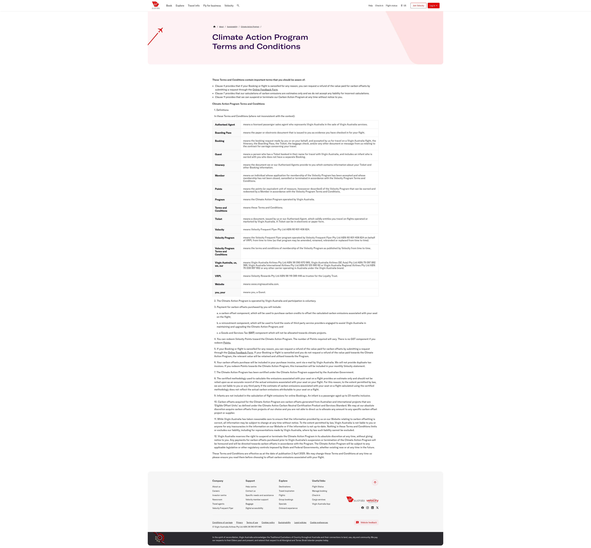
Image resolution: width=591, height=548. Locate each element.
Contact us (251, 491)
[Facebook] (362, 507)
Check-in (316, 495)
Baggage (249, 504)
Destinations (285, 486)
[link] (221, 26)
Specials (283, 504)
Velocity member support (257, 499)
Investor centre (219, 495)
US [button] (405, 5)
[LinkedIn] (372, 507)
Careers (216, 491)
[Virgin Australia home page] (155, 5)
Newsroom (217, 499)
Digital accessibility (254, 508)
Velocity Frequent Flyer (222, 508)
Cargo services (319, 499)
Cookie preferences (319, 522)
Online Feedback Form (265, 89)
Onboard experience (288, 508)
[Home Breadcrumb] (214, 27)
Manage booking (319, 491)
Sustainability (284, 522)
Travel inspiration (286, 491)
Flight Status (318, 486)
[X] (377, 507)
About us (216, 486)
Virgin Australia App (321, 504)
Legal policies (300, 522)
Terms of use (252, 522)
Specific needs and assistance (260, 495)
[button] (169, 5)
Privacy (239, 522)
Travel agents (218, 504)
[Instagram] (367, 507)
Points (226, 342)
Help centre (251, 486)
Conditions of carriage (222, 522)
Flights (282, 495)
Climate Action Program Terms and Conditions (260, 41)
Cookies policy (268, 522)
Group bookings (286, 499)
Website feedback (369, 522)
